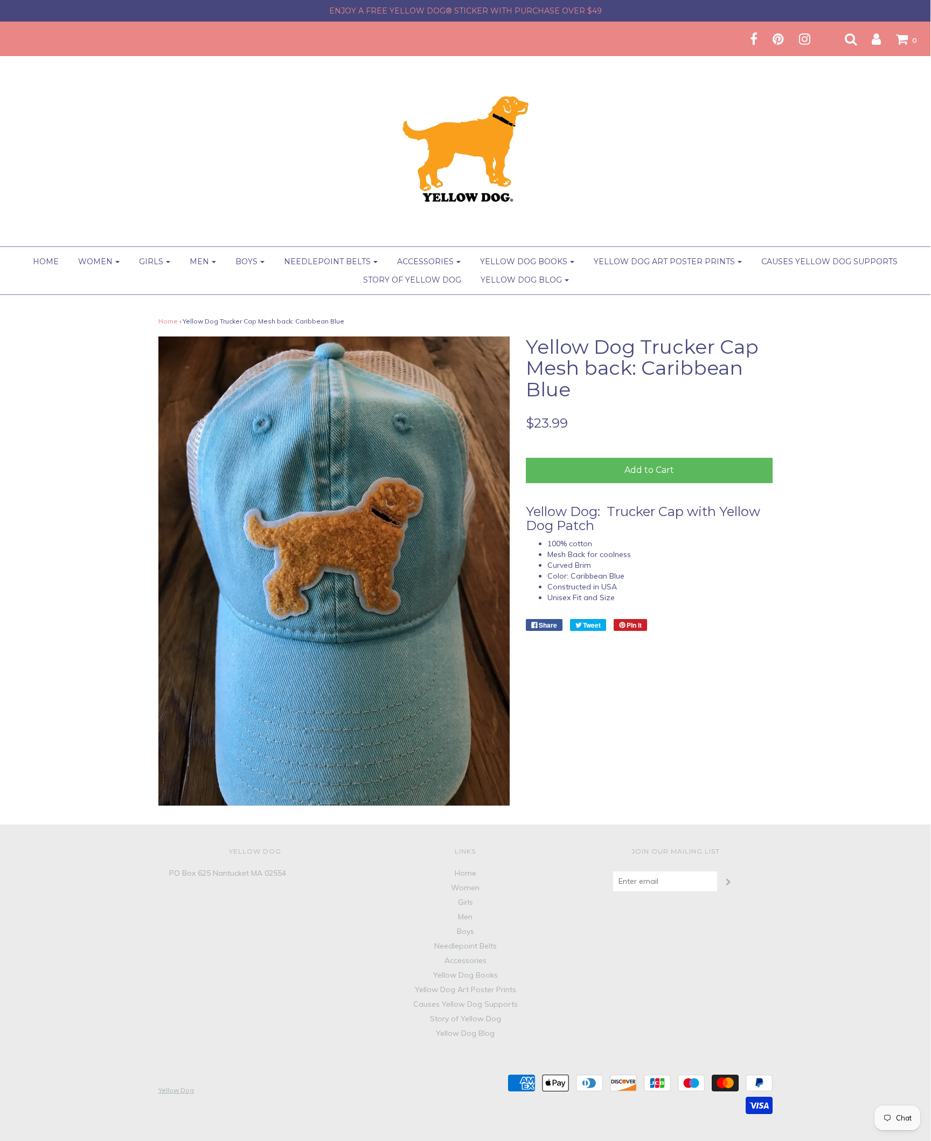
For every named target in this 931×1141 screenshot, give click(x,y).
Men (465, 917)
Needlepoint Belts (465, 946)
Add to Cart (649, 470)
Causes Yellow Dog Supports (829, 261)
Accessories (465, 960)
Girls (465, 902)
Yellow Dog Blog (465, 1033)
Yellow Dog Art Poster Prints (465, 989)
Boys (465, 931)
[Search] (844, 38)
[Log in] (869, 38)
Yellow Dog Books (465, 975)
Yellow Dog (176, 1090)
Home (46, 261)
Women (465, 887)
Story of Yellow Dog (412, 280)
